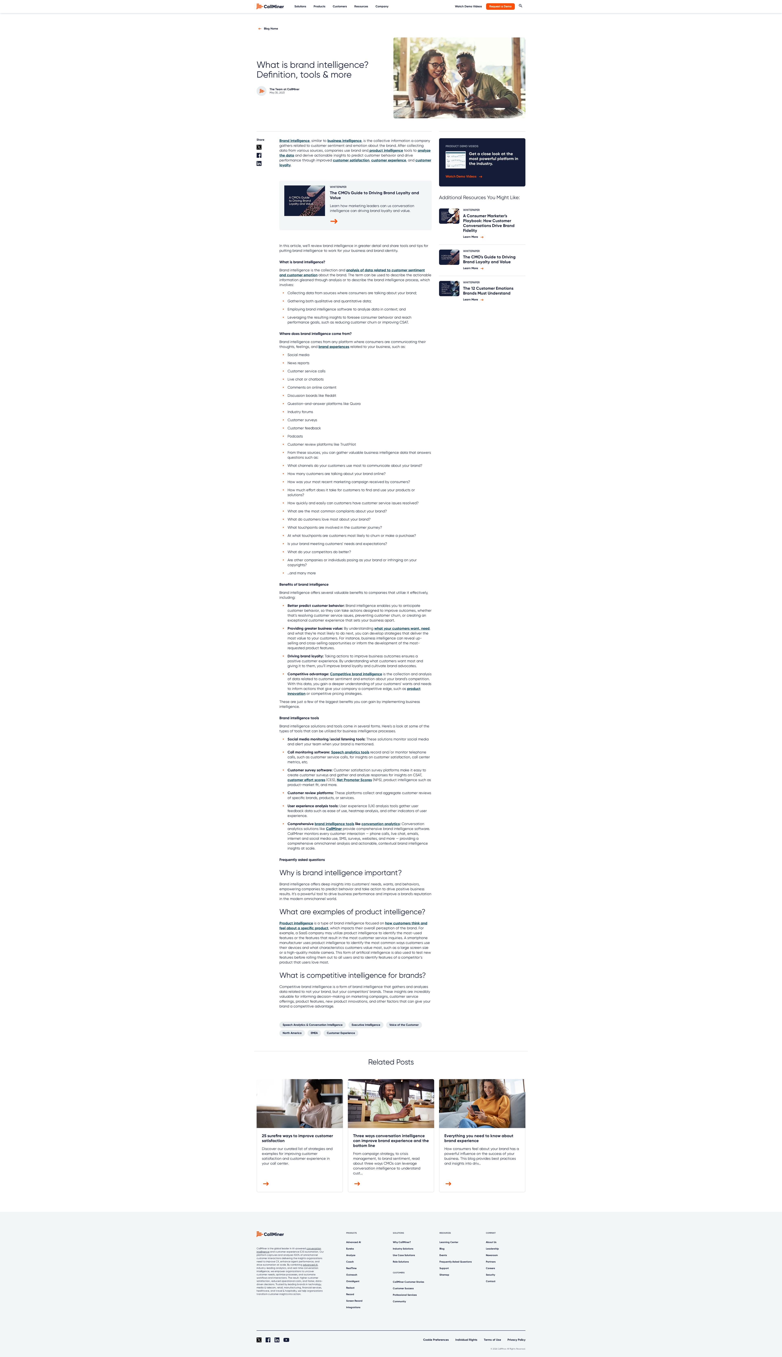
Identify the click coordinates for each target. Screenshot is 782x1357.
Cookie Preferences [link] (436, 1340)
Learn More (471, 237)
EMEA (314, 1033)
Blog (442, 1248)
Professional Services (405, 1294)
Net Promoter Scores (354, 780)
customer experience (388, 160)
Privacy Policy (516, 1340)
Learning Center (448, 1242)
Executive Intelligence (366, 1025)
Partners (491, 1261)
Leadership (492, 1248)
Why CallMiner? (402, 1242)
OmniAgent (352, 1281)
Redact (350, 1287)
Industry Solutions (403, 1248)
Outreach (351, 1274)
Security (490, 1274)
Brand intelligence (294, 140)
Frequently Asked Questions (455, 1261)
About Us (491, 1242)
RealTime (351, 1268)
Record (350, 1294)
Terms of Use (492, 1340)
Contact (490, 1281)
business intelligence (344, 140)
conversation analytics (380, 824)
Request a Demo (500, 6)
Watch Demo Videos (468, 6)
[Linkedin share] (266, 165)
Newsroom (492, 1255)
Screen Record (354, 1300)
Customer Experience (341, 1033)
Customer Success (403, 1288)
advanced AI (310, 1264)
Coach (350, 1261)
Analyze (350, 1255)
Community (399, 1301)
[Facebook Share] (266, 157)
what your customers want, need (401, 628)
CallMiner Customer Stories (408, 1281)
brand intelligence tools (334, 824)
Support (444, 1268)
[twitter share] (266, 149)
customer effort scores (306, 780)
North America (292, 1033)
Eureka (350, 1248)
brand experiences (334, 346)
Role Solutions (401, 1261)
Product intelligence (296, 923)
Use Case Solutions (404, 1255)
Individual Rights (466, 1340)
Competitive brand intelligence (356, 674)
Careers (490, 1268)
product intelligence (385, 150)
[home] (271, 6)
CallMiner (334, 828)
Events (443, 1255)
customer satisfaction (351, 160)
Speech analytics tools (350, 752)
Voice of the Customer (404, 1025)
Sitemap (444, 1274)
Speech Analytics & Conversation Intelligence (313, 1025)
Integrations (353, 1307)
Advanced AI (353, 1242)
